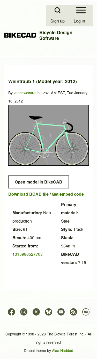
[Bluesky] (48, 312)
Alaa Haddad (62, 350)
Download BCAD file (28, 194)
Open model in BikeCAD (38, 182)
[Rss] (73, 312)
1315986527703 (27, 254)
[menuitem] (58, 21)
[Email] (86, 312)
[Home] (20, 35)
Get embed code (68, 194)
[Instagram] (24, 312)
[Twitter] (36, 312)
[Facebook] (11, 312)
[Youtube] (61, 312)
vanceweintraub (27, 92)
